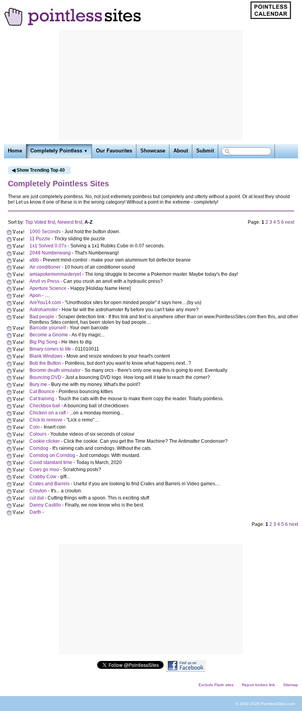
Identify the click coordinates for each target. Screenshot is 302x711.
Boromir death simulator (55, 370)
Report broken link (258, 685)
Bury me (38, 384)
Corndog (38, 448)
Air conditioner (45, 267)
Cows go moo (44, 469)
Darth (35, 512)
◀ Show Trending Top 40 (38, 170)
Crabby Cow (42, 476)
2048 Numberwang (50, 253)
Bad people (41, 316)
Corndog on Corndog (52, 455)
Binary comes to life (50, 349)
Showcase (152, 151)
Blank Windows (46, 356)
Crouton (38, 491)
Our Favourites (114, 151)
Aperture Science (47, 288)
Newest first (69, 222)
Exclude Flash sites (216, 685)
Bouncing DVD (45, 377)
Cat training (41, 398)
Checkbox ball (44, 405)
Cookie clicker (44, 441)
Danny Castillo (45, 505)
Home (15, 151)
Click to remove (46, 420)
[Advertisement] (151, 85)
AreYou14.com (45, 302)
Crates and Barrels (49, 483)
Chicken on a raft (47, 413)
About (180, 151)
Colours (37, 434)
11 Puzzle (39, 238)
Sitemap (290, 685)
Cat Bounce (42, 391)
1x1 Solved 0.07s (47, 246)
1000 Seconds (45, 231)
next (289, 222)
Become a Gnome (48, 335)
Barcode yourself (47, 327)
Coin (34, 427)
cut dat (36, 498)
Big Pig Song (43, 342)
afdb (34, 260)
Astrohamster (43, 309)
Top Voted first (40, 222)
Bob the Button (45, 363)
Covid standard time (50, 462)
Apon (35, 295)
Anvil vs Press (44, 281)
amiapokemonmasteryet (55, 274)
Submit (205, 151)
